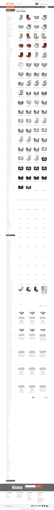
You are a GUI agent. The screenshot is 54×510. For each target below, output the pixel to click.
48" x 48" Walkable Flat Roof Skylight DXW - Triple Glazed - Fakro (21, 318)
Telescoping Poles (9, 49)
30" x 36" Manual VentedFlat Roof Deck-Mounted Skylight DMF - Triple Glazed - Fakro (32, 386)
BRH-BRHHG (8, 70)
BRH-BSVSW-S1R (9, 146)
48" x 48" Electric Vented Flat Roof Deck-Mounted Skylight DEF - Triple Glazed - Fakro (43, 335)
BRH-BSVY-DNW (9, 169)
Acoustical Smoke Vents (9, 13)
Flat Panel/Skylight (9, 28)
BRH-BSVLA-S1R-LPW (9, 101)
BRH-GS (8, 203)
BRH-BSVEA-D (8, 85)
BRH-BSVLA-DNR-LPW (10, 92)
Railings (8, 38)
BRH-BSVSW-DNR (9, 140)
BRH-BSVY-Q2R (9, 172)
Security (8, 40)
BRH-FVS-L (8, 431)
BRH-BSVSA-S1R (9, 124)
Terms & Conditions (19, 494)
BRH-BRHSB (8, 80)
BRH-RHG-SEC (9, 225)
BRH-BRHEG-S (9, 64)
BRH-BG (8, 58)
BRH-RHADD (8, 223)
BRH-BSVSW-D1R (9, 137)
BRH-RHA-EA (8, 222)
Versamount (9, 52)
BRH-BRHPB (8, 76)
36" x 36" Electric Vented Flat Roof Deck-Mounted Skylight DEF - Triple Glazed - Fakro (32, 352)
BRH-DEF (8, 405)
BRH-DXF (8, 185)
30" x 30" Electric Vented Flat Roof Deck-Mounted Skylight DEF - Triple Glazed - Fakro (21, 368)
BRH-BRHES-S (8, 67)
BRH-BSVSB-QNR (9, 131)
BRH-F (7, 194)
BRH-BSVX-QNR (9, 379)
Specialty (8, 47)
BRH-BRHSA (8, 79)
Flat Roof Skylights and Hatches (9, 19)
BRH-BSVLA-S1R (9, 99)
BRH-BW (8, 178)
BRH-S (7, 229)
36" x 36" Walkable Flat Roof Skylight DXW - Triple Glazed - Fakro (43, 318)
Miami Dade (8, 33)
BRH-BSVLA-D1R (9, 279)
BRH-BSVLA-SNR (9, 102)
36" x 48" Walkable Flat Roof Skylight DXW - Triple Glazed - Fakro (32, 318)
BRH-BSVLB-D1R (9, 105)
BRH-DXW (8, 187)
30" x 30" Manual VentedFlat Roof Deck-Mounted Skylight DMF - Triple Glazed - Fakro (43, 386)
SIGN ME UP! (39, 486)
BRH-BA (8, 57)
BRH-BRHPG (8, 77)
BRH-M (8, 209)
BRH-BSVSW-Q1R (9, 143)
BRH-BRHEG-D (9, 63)
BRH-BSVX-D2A (9, 149)
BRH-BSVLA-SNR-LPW (10, 301)
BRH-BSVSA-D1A (9, 114)
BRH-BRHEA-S (8, 61)
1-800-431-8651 (44, 4)
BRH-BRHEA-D (8, 60)
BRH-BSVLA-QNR (9, 96)
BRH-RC (8, 457)
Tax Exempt (29, 496)
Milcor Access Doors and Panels (10, 36)
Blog (6, 495)
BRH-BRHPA (8, 261)
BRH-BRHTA (8, 83)
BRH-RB (8, 216)
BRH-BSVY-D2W (9, 166)
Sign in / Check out (30, 498)
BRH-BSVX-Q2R (9, 375)
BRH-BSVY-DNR (9, 168)
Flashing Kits (9, 16)
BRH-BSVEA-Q (9, 86)
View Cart (28, 497)
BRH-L (7, 204)
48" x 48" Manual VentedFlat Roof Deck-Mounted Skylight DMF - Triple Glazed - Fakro (32, 368)
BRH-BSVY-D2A (9, 383)
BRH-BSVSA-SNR (9, 331)
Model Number (9, 56)
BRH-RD (8, 219)
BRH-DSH (8, 184)
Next (45, 397)
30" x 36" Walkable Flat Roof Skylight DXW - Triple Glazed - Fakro (21, 335)
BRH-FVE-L (8, 197)
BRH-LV (8, 207)
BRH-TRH (8, 475)
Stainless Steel (9, 54)
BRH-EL (8, 423)
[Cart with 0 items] (47, 7)
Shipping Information (20, 496)
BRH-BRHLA (8, 257)
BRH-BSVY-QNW (9, 401)
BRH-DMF (8, 181)
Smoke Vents (9, 45)
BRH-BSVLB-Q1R (9, 108)
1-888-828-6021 (40, 497)
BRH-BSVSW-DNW (9, 353)
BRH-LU (8, 206)
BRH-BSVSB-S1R (9, 133)
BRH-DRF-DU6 (8, 182)
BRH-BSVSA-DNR (9, 118)
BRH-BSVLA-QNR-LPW (10, 98)
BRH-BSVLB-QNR (9, 309)
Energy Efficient (9, 24)
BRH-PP (8, 213)
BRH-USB (8, 232)
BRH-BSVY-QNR (9, 175)
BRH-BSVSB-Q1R (9, 130)
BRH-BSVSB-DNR (9, 335)
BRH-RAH (8, 453)
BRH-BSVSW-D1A (9, 136)
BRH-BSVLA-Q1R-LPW (9, 95)
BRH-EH (8, 190)
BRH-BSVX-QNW (9, 162)
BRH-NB (8, 449)
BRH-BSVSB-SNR (9, 134)
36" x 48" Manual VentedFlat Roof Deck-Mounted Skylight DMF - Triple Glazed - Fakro (43, 368)
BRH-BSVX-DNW (9, 155)
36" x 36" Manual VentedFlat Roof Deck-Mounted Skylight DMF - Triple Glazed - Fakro (21, 386)
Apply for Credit (29, 499)
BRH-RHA (8, 220)
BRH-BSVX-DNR (9, 153)
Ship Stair (8, 43)
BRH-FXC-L (8, 201)
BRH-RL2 (8, 471)
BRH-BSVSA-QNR (9, 327)
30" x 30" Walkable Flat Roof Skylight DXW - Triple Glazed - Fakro (32, 335)
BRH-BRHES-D (8, 66)
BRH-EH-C (8, 191)
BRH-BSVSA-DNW (9, 120)
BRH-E (7, 188)
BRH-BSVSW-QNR (9, 357)
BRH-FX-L (8, 200)
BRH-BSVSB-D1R (9, 127)
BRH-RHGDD (8, 226)
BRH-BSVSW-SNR (9, 147)
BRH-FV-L (8, 427)
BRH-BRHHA (8, 253)
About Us (7, 494)
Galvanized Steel (9, 30)
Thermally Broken (9, 50)
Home (18, 9)
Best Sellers (7, 496)
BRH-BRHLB (8, 73)
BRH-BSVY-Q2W (9, 174)
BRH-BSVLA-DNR (9, 283)
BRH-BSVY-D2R (9, 165)
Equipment (8, 26)
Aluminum (8, 21)
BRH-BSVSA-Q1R (9, 121)
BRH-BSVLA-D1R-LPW (9, 89)
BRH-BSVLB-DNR (9, 305)
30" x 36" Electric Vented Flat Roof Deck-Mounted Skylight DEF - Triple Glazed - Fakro (42, 352)
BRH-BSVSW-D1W (9, 349)
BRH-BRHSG (8, 82)
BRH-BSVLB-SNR (9, 112)
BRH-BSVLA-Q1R (9, 287)
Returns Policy (19, 495)
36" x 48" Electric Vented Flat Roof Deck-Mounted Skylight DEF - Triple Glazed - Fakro (21, 352)
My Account (29, 494)
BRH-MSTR (8, 210)
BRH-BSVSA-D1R (9, 115)
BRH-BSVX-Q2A (9, 156)
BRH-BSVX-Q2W (9, 159)
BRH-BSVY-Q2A (9, 171)
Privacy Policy (18, 497)
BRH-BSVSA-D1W (9, 117)
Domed (8, 23)
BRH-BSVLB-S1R (9, 111)
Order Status (29, 495)
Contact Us (7, 497)
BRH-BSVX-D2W (9, 152)
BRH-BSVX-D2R (9, 150)
